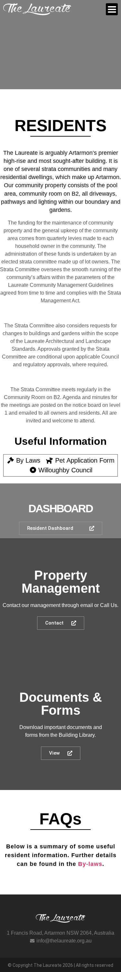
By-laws (90, 864)
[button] (112, 9)
